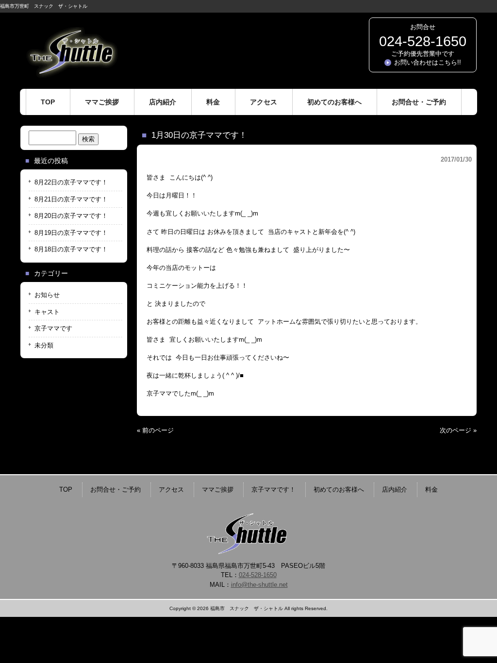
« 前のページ (155, 430)
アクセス (171, 489)
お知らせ (47, 294)
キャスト (47, 311)
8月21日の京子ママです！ (71, 199)
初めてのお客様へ (339, 489)
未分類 (43, 345)
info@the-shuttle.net (259, 584)
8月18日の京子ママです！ (71, 249)
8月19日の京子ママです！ (71, 232)
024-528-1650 (422, 41)
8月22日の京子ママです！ (71, 182)
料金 (431, 489)
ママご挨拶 (217, 489)
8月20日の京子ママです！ (71, 215)
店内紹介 (394, 489)
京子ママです (53, 328)
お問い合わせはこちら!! (427, 62)
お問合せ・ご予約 (115, 489)
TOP (65, 489)
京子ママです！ (273, 489)
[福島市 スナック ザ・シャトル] (71, 74)
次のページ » (458, 430)
